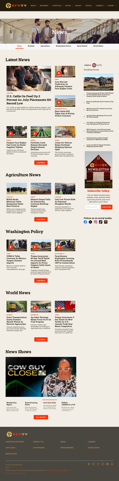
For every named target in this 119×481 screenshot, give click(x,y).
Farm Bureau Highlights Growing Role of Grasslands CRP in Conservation (65, 259)
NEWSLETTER (11, 454)
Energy (9, 140)
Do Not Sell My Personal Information (16, 473)
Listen (111, 6)
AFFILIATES (10, 448)
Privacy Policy (49, 470)
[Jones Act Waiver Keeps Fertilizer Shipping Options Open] (65, 132)
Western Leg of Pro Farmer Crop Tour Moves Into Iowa (99, 109)
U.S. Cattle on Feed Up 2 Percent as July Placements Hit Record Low (29, 99)
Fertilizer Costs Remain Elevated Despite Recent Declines (39, 146)
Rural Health (82, 46)
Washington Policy (63, 46)
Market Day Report (12, 404)
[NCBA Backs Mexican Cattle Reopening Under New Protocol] (17, 188)
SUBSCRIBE (106, 207)
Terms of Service (58, 470)
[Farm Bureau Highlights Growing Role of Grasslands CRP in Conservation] (65, 245)
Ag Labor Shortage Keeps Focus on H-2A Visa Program (41, 319)
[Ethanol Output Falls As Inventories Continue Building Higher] (41, 188)
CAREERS (91, 442)
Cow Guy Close (49, 403)
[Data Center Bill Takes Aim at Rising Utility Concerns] (65, 101)
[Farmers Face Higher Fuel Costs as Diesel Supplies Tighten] (17, 132)
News (33, 6)
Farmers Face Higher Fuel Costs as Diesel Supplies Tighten (16, 144)
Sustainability (60, 253)
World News (98, 46)
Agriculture (45, 46)
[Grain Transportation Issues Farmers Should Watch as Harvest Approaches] (17, 306)
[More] (37, 5)
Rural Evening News (31, 404)
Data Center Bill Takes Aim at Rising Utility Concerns (64, 113)
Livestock (10, 93)
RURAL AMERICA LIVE (68, 404)
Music (68, 6)
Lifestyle (56, 6)
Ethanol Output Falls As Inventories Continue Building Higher (40, 202)
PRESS (62, 442)
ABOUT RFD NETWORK (15, 442)
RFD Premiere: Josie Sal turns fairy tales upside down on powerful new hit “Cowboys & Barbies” (99, 131)
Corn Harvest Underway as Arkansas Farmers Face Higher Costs (63, 85)
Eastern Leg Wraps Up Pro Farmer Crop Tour (99, 102)
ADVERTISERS (38, 448)
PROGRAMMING (67, 448)
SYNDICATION (93, 448)
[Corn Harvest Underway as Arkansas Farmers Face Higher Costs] (65, 71)
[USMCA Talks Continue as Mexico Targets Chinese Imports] (17, 245)
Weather (31, 46)
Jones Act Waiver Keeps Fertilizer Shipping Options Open (63, 146)
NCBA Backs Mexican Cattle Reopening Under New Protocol (15, 202)
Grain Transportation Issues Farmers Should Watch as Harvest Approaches (17, 320)
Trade (8, 253)
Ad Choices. (69, 470)
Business (44, 6)
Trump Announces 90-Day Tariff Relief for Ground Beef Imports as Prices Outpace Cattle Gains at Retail (40, 261)
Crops (57, 79)
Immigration (34, 315)
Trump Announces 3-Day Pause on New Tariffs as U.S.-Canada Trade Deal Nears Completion (65, 321)
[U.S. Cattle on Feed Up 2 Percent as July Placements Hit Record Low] (29, 78)
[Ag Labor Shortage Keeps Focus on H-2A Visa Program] (41, 306)
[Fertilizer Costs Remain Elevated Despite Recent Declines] (41, 132)
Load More (41, 163)
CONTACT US (38, 442)
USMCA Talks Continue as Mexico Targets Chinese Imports (16, 259)
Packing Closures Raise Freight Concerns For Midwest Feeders (97, 138)
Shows (78, 6)
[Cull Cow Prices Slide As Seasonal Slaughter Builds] (65, 188)
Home (59, 27)
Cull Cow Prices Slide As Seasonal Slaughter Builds (65, 201)
